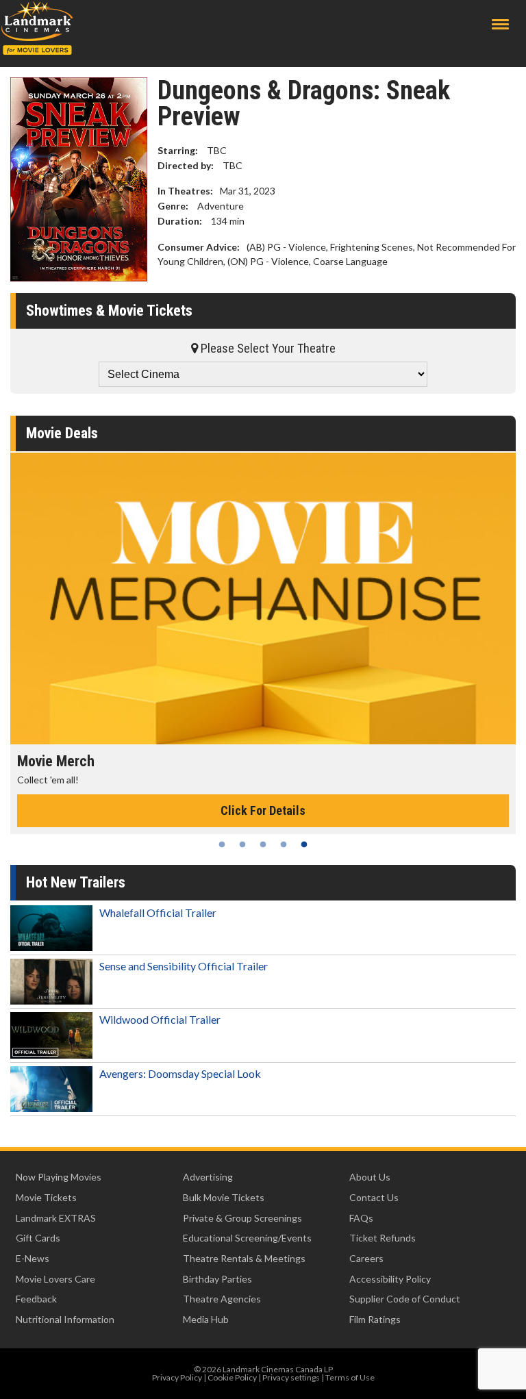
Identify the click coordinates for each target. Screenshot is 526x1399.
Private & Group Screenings (242, 1218)
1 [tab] (222, 844)
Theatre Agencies (222, 1299)
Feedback (36, 1299)
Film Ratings (375, 1319)
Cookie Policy (232, 1377)
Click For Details (263, 810)
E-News (32, 1258)
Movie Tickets (46, 1197)
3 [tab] (263, 844)
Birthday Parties (217, 1279)
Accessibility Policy (390, 1279)
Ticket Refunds (382, 1238)
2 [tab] (242, 844)
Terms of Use (350, 1377)
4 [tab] (283, 844)
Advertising (208, 1177)
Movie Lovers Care (55, 1279)
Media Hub (206, 1319)
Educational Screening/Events (247, 1238)
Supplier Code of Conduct (404, 1299)
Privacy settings (291, 1377)
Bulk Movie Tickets (223, 1197)
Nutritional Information (65, 1319)
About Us (369, 1177)
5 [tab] (304, 844)
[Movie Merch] (263, 598)
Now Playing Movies (58, 1177)
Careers (366, 1258)
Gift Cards (38, 1238)
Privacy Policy (177, 1377)
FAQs (361, 1218)
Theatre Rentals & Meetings (244, 1258)
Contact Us (374, 1197)
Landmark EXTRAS (56, 1218)
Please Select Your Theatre (267, 348)
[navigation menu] (500, 24)
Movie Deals (62, 433)
